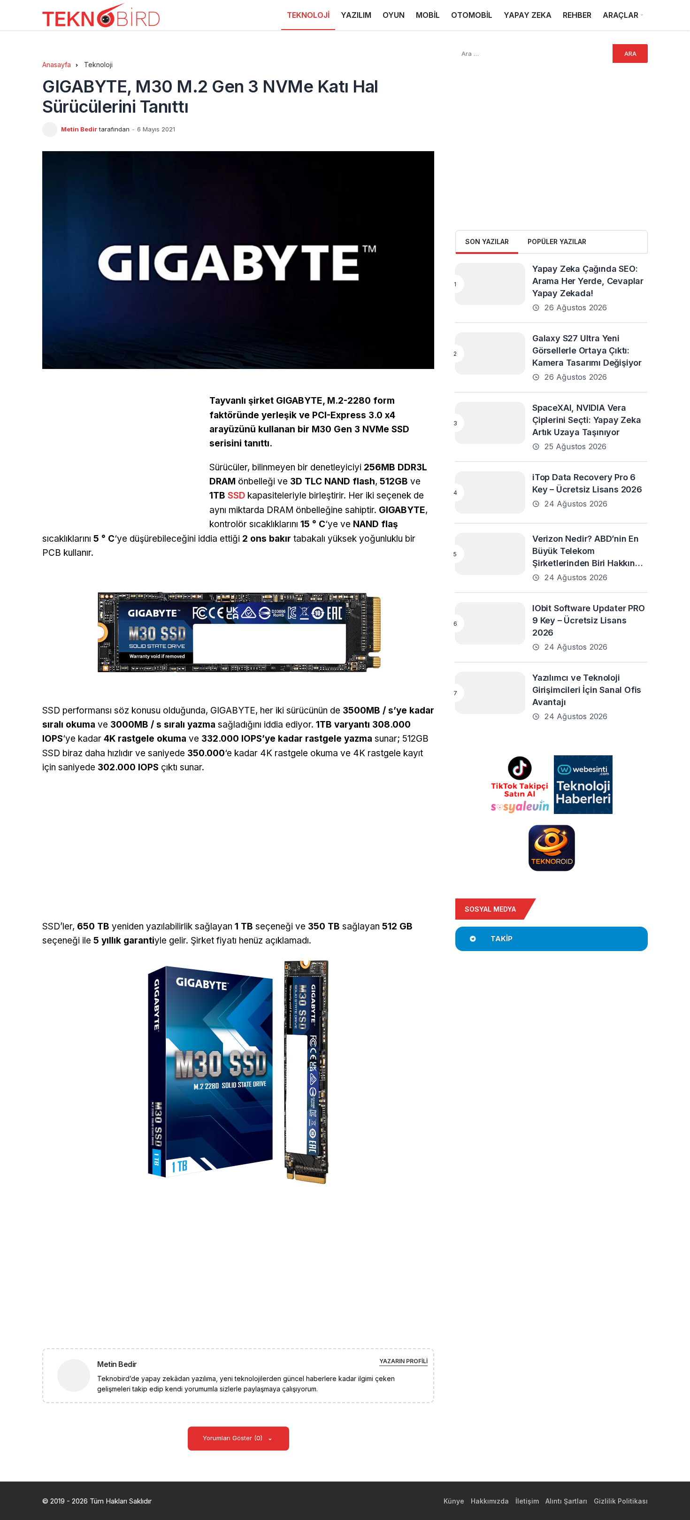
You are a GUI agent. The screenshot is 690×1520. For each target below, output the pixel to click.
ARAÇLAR (620, 15)
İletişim (527, 1501)
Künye (454, 1501)
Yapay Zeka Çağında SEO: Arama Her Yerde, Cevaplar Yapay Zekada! (588, 281)
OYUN (394, 15)
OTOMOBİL (471, 15)
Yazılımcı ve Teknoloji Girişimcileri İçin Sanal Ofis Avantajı (586, 690)
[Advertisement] (121, 459)
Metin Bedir (79, 129)
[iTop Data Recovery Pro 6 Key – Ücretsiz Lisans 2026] (490, 492)
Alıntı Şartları (566, 1501)
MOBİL (428, 15)
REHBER (577, 15)
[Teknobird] (101, 15)
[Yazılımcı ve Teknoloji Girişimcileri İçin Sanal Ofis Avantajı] (490, 693)
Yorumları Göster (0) (233, 1438)
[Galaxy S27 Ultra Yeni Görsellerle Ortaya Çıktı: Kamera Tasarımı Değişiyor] (490, 353)
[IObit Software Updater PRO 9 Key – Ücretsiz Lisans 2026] (490, 623)
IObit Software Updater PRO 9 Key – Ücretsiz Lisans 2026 (588, 620)
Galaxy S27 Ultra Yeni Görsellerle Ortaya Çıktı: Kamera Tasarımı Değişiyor (587, 350)
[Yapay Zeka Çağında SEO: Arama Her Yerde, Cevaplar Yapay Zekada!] (490, 284)
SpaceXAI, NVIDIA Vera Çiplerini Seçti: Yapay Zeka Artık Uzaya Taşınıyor (586, 420)
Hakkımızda (490, 1501)
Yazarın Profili (403, 1361)
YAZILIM (356, 15)
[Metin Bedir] (77, 1374)
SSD (236, 495)
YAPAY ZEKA (528, 15)
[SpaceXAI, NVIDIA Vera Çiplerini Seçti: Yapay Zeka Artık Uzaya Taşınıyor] (490, 423)
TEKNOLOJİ (308, 15)
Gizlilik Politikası (621, 1501)
